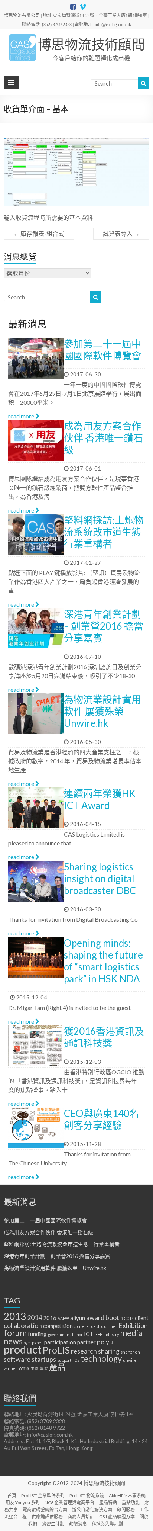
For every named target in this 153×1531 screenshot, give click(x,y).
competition (58, 1325)
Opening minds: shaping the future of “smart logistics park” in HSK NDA (103, 961)
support (64, 1360)
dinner (110, 1326)
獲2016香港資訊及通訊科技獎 (104, 1037)
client (142, 1318)
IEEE (98, 1334)
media (131, 1333)
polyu (105, 1342)
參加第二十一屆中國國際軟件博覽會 (102, 350)
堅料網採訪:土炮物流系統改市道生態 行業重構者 (107, 532)
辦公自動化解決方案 (92, 1509)
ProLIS (56, 1349)
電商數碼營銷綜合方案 (45, 1509)
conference (85, 1326)
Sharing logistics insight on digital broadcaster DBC (100, 878)
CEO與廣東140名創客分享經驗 (101, 1119)
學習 (44, 1368)
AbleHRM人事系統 (127, 1495)
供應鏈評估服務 (47, 1516)
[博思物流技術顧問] (22, 36)
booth (114, 1317)
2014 (34, 1317)
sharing (109, 1351)
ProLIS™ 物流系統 (86, 1495)
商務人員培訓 (81, 1516)
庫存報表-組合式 (38, 233)
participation (60, 1342)
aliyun (77, 1318)
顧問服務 (126, 1509)
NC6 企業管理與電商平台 (69, 1502)
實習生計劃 (53, 1524)
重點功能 (131, 1502)
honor (77, 1334)
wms (24, 1367)
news (13, 1341)
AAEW (63, 1318)
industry (111, 1334)
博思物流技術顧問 (91, 44)
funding (37, 1334)
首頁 (11, 1495)
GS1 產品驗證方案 (117, 1516)
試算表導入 (121, 233)
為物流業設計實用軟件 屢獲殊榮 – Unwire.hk (102, 711)
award (95, 1317)
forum (15, 1333)
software (17, 1359)
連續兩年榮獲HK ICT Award (100, 799)
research (84, 1351)
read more (21, 416)
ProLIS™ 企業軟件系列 (43, 1495)
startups (44, 1359)
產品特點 (108, 1502)
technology (101, 1359)
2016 (49, 1318)
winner (10, 1368)
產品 (57, 1367)
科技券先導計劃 (107, 1524)
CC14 (129, 1318)
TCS (75, 1360)
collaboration (23, 1325)
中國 (34, 1368)
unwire (130, 1360)
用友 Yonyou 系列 (23, 1502)
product (23, 1349)
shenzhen (130, 1351)
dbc (100, 1326)
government (59, 1334)
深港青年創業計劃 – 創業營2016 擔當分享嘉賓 (103, 626)
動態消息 (78, 1524)
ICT (88, 1334)
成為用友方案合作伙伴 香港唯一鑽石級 (103, 438)
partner (86, 1342)
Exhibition (133, 1325)
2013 (15, 1316)
